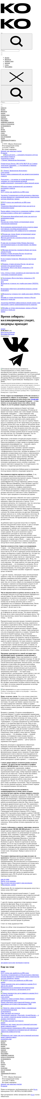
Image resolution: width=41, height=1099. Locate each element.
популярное (5, 156)
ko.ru (32, 1094)
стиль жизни (5, 172)
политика (4, 135)
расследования (6, 137)
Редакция (4, 153)
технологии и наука (7, 158)
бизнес (7, 58)
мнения (7, 63)
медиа (3, 129)
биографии (8, 67)
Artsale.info (35, 399)
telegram (3, 151)
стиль (7, 65)
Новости (12, 156)
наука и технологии (7, 124)
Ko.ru (35, 1089)
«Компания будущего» (8, 140)
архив (3, 138)
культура (26, 962)
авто (2, 127)
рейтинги (4, 118)
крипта (3, 131)
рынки (3, 113)
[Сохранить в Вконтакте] (16, 351)
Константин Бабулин (8, 332)
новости (3, 108)
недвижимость (6, 126)
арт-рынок (4, 962)
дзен (8, 151)
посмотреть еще (6, 1039)
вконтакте (13, 151)
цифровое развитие (7, 122)
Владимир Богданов (7, 334)
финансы (8, 59)
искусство (11, 962)
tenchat (19, 151)
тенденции (19, 962)
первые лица (9, 61)
